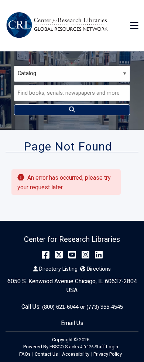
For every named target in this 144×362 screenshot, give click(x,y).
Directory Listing (58, 269)
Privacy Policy (107, 354)
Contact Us (46, 354)
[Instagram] (85, 255)
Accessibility (75, 354)
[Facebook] (45, 255)
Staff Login (106, 346)
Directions (98, 269)
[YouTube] (72, 255)
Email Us (72, 323)
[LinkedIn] (99, 255)
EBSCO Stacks (64, 346)
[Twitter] (59, 255)
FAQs (25, 354)
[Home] (58, 25)
